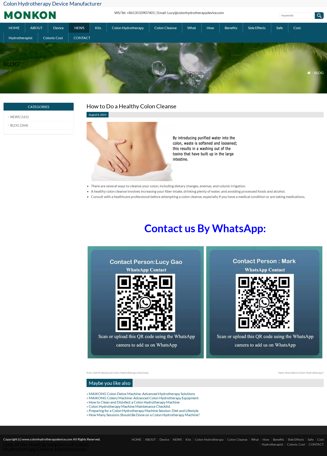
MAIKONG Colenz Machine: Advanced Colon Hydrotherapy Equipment (144, 398)
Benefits (231, 28)
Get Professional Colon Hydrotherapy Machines (118, 372)
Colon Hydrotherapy (128, 28)
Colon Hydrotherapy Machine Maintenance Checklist (129, 406)
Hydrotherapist (20, 38)
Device (58, 28)
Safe (279, 28)
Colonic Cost (53, 38)
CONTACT (82, 38)
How (210, 28)
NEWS (79, 28)
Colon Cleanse (165, 28)
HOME (14, 28)
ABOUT (36, 28)
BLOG (319, 73)
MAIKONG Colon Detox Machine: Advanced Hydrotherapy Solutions (142, 393)
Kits (98, 28)
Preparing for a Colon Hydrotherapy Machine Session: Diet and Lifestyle (143, 410)
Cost (297, 28)
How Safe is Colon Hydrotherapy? (301, 372)
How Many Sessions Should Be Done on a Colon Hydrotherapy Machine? (144, 415)
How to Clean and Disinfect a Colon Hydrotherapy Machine (134, 402)
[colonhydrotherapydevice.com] (30, 18)
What (191, 28)
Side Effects (257, 28)
